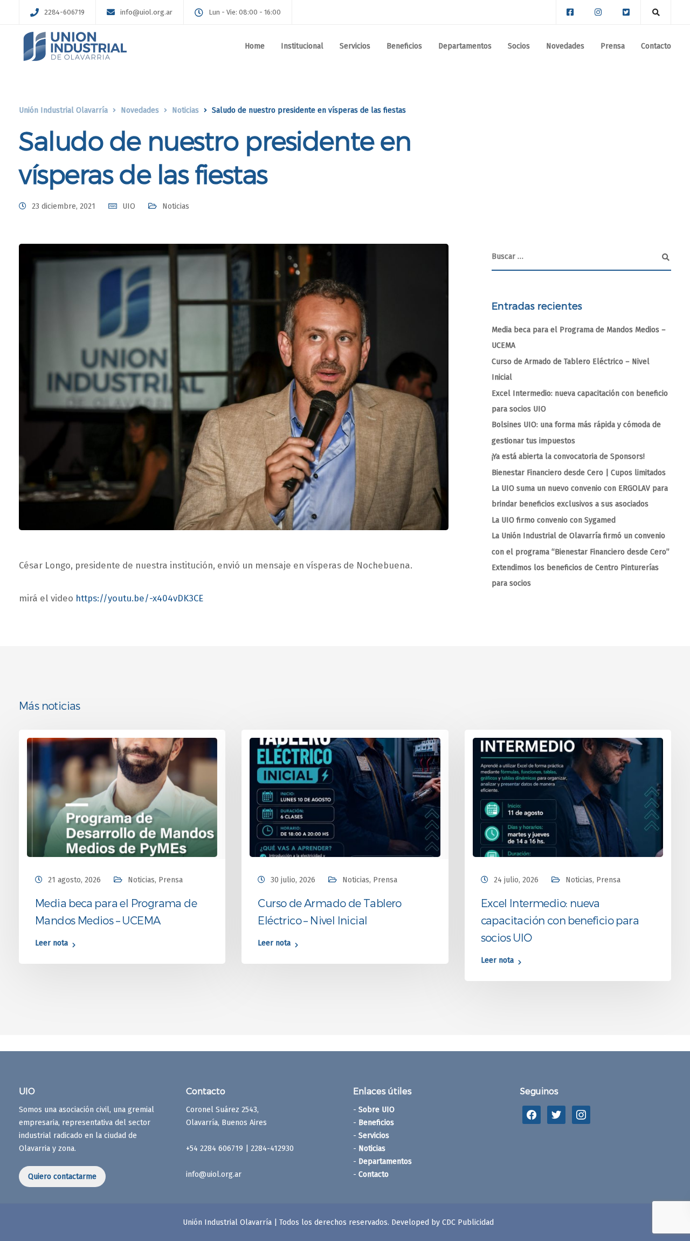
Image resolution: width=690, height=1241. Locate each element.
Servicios (355, 46)
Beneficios (404, 46)
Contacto (656, 46)
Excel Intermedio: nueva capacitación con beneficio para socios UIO (560, 920)
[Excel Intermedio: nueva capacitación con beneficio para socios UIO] (568, 796)
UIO (128, 206)
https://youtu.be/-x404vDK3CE (139, 598)
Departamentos (465, 46)
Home (255, 46)
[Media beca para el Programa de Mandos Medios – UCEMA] (122, 796)
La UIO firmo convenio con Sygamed (554, 520)
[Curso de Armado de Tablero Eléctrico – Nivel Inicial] (345, 796)
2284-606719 (64, 12)
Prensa (613, 46)
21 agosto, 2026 (74, 880)
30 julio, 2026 (293, 880)
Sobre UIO (376, 1109)
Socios (519, 46)
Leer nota (51, 944)
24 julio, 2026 (516, 880)
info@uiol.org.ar (146, 12)
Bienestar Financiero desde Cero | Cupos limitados (579, 472)
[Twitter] (556, 1114)
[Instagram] (581, 1114)
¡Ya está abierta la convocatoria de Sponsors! (568, 456)
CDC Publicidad (468, 1222)
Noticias (175, 206)
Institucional (302, 46)
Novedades (565, 46)
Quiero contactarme (62, 1176)
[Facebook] (531, 1114)
